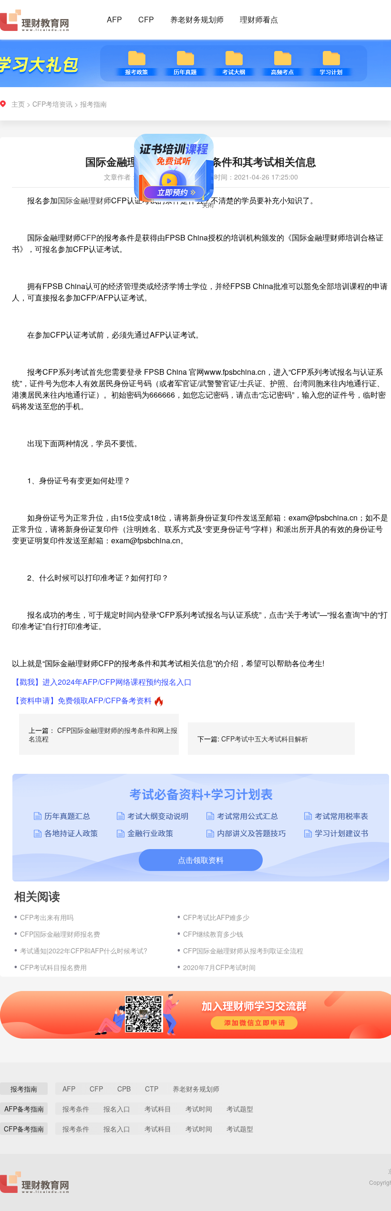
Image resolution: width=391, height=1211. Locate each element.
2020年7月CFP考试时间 (219, 967)
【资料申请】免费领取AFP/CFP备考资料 (82, 700)
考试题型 (239, 1108)
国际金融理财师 (84, 200)
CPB (124, 1088)
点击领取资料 (201, 859)
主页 (18, 104)
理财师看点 (259, 19)
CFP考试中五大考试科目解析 (264, 738)
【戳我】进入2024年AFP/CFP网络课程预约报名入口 (102, 681)
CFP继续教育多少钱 (213, 934)
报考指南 (93, 104)
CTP (151, 1088)
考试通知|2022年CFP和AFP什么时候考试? (83, 950)
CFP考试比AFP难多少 (216, 917)
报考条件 (75, 1108)
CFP (146, 19)
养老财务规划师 (197, 19)
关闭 (219, 216)
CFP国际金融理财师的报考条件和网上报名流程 (103, 734)
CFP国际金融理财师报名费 (60, 934)
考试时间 (198, 1108)
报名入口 (116, 1108)
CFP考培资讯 (52, 104)
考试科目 (157, 1108)
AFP (114, 19)
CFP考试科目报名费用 (53, 967)
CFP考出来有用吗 (46, 917)
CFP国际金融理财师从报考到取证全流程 (243, 950)
